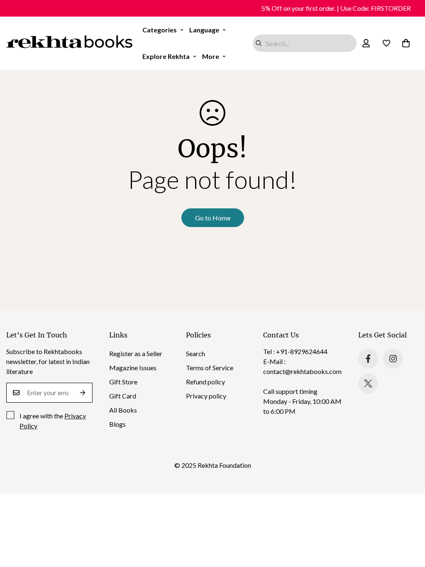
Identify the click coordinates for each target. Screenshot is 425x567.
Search (195, 353)
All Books (123, 410)
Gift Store (123, 382)
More (210, 56)
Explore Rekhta (166, 56)
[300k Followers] (368, 359)
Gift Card (122, 396)
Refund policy (205, 382)
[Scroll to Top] (408, 521)
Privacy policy (206, 396)
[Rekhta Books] (69, 43)
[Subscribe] (82, 392)
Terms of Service (209, 367)
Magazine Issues (132, 367)
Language (204, 30)
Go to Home (212, 218)
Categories (159, 30)
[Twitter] (368, 383)
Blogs (117, 424)
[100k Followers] (393, 359)
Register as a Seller (135, 353)
